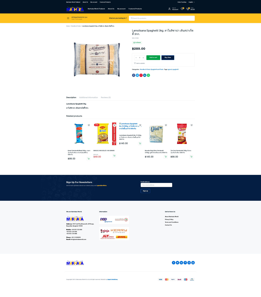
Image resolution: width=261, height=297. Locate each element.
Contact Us (168, 225)
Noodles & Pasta (76, 26)
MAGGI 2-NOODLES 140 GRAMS (103, 150)
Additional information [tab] (88, 97)
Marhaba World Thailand (73, 2)
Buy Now (168, 57)
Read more (114, 156)
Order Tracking (182, 2)
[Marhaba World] (75, 9)
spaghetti (175, 69)
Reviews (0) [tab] (106, 97)
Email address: (145, 182)
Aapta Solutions (112, 279)
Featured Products (105, 2)
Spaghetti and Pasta (157, 69)
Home (68, 26)
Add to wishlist (140, 63)
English (191, 2)
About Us (85, 2)
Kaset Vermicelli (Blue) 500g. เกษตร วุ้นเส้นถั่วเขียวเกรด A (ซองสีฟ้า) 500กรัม (79, 152)
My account (93, 2)
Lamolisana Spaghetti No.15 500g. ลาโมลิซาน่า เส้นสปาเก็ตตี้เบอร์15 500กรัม (130, 137)
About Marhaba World (171, 216)
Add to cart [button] (88, 159)
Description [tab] (71, 97)
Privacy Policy (169, 219)
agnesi (170, 69)
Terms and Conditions (171, 222)
